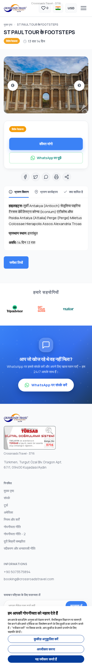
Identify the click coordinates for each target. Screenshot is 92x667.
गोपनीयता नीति (12, 526)
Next (79, 85)
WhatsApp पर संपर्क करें (49, 384)
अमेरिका (8, 512)
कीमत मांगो (46, 143)
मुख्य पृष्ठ (8, 25)
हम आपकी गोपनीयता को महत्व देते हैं (33, 613)
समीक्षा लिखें (16, 262)
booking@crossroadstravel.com (29, 579)
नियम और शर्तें (12, 519)
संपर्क (7, 498)
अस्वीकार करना (46, 649)
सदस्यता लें (76, 605)
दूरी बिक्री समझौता (14, 541)
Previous (13, 85)
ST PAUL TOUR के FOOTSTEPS (37, 25)
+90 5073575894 (17, 572)
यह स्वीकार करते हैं (46, 659)
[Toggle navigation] (83, 8)
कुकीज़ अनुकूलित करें (46, 639)
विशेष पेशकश (11, 41)
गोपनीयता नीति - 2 (15, 534)
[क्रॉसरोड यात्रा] (15, 8)
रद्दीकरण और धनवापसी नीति (19, 548)
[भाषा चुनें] (58, 8)
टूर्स (6, 505)
